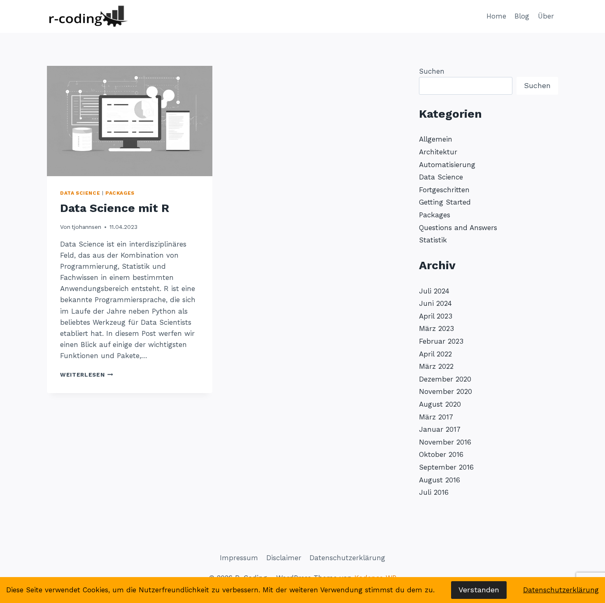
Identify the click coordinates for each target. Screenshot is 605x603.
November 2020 (445, 391)
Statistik (433, 240)
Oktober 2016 (441, 454)
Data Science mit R (114, 208)
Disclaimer (283, 558)
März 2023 (436, 328)
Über (546, 16)
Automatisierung (447, 165)
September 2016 (446, 467)
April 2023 (435, 316)
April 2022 (435, 354)
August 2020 (440, 404)
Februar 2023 (441, 341)
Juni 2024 (435, 303)
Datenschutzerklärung (347, 558)
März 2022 (436, 366)
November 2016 (445, 442)
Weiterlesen (86, 374)
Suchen (431, 71)
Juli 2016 (434, 492)
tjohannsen (86, 227)
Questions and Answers (458, 228)
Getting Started (445, 202)
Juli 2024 (434, 291)
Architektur (438, 152)
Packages (120, 193)
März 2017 (436, 417)
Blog (521, 16)
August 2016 (439, 480)
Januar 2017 (440, 429)
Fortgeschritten (444, 190)
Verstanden (478, 589)
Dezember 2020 (445, 379)
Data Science (80, 193)
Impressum (239, 558)
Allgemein (435, 139)
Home (496, 16)
